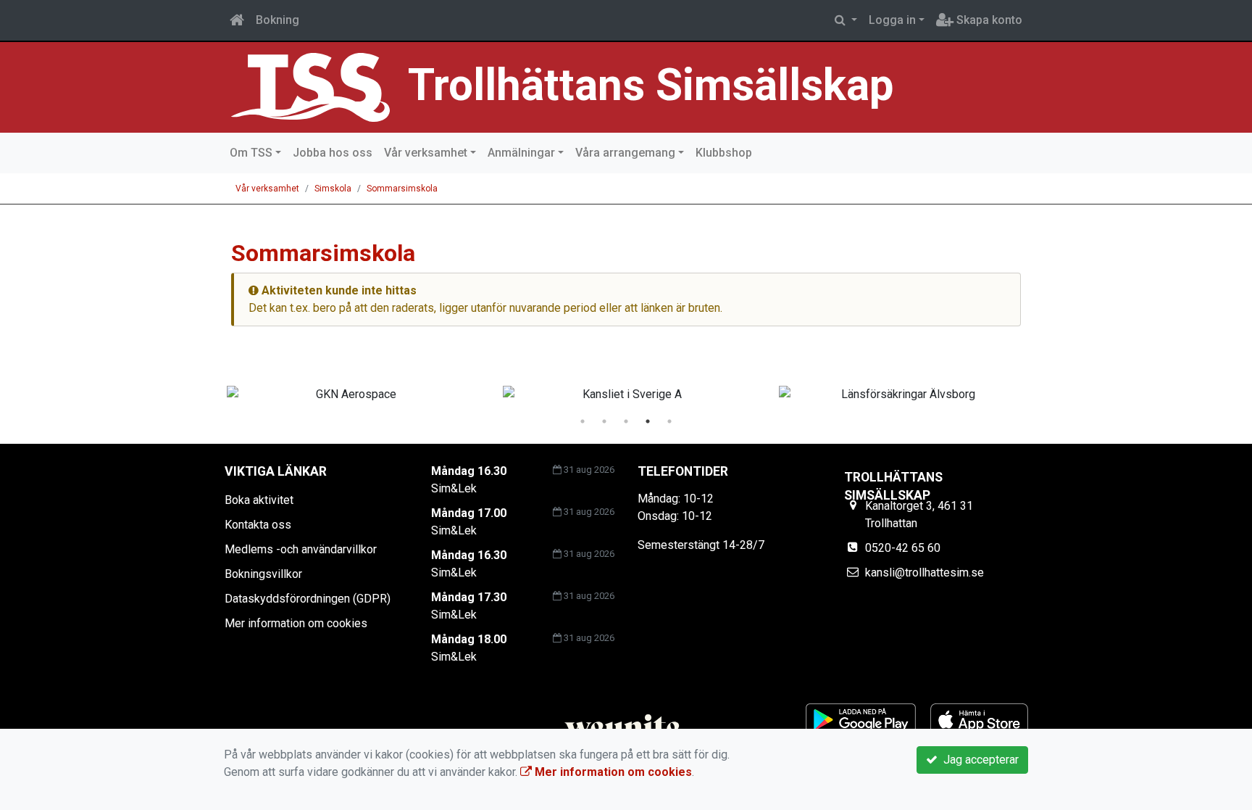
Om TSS (251, 153)
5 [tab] (669, 421)
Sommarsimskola (402, 188)
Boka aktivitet (259, 500)
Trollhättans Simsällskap (650, 85)
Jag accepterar (978, 759)
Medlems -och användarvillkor (301, 549)
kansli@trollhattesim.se (924, 572)
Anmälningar (521, 153)
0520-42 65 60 (902, 548)
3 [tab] (626, 421)
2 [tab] (604, 421)
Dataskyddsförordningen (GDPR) (308, 599)
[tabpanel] (350, 394)
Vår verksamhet (425, 153)
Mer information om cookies (296, 623)
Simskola (332, 188)
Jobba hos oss (332, 153)
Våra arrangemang (625, 153)
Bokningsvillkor (263, 574)
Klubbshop (724, 153)
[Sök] (846, 20)
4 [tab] (647, 421)
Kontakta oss (258, 525)
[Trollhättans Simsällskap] (310, 87)
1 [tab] (582, 421)
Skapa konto (987, 20)
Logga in (892, 20)
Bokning (277, 20)
